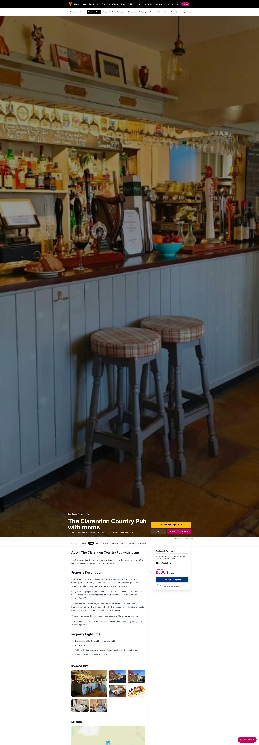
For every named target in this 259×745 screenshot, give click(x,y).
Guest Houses (142, 543)
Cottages (83, 543)
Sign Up (185, 4)
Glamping (131, 543)
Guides (130, 4)
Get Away (159, 4)
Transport (168, 12)
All (76, 543)
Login (177, 4)
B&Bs (97, 543)
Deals (139, 4)
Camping (105, 543)
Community (180, 12)
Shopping (131, 12)
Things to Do (155, 12)
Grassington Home (77, 12)
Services (120, 12)
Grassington (72, 514)
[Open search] (172, 4)
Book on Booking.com (169, 525)
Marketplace (148, 4)
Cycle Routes (113, 4)
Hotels (91, 543)
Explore (77, 4)
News (123, 4)
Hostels (123, 543)
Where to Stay (93, 12)
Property (142, 12)
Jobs (167, 4)
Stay (84, 4)
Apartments (114, 543)
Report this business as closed (184, 538)
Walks (103, 4)
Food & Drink (93, 4)
